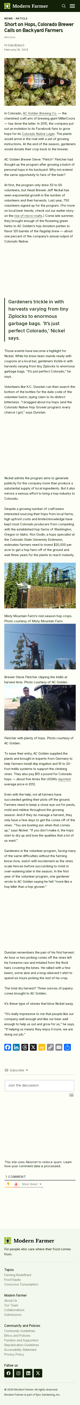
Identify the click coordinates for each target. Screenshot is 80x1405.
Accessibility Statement (20, 1349)
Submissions (13, 1314)
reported (64, 779)
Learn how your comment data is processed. (38, 1164)
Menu (72, 6)
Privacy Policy (14, 1354)
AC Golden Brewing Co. (40, 113)
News (8, 18)
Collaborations (14, 1310)
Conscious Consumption (21, 1284)
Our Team (11, 1305)
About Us (10, 1300)
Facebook (8, 1373)
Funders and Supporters (21, 1340)
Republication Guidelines (21, 1345)
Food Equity (12, 1279)
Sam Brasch (16, 45)
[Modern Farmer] (26, 6)
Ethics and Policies (17, 1335)
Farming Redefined (17, 1275)
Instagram (18, 1373)
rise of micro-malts (28, 216)
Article (21, 18)
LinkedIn (28, 1373)
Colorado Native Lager (38, 134)
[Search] (63, 6)
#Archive (9, 37)
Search (63, 6)
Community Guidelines (19, 1331)
